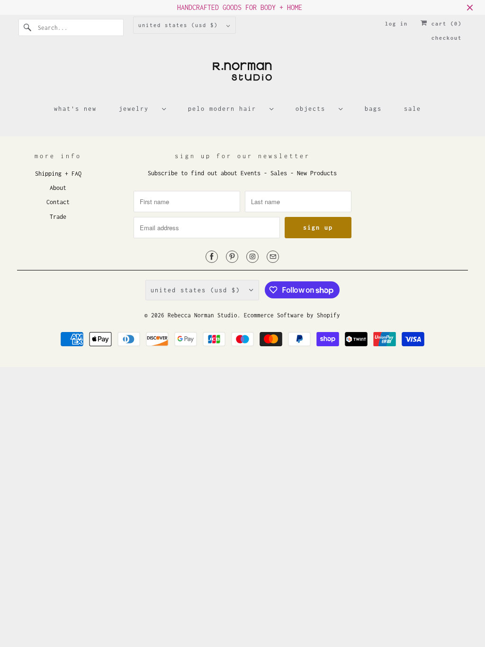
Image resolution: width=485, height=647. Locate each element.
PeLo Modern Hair (226, 108)
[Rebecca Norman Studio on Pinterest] (232, 257)
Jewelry (138, 108)
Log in (396, 24)
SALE (412, 108)
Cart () (445, 24)
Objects (315, 108)
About (58, 187)
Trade (58, 216)
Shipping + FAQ (58, 173)
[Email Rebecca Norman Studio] (273, 257)
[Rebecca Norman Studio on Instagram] (252, 257)
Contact (58, 202)
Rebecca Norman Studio (202, 315)
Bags (373, 108)
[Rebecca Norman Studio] (242, 75)
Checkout (446, 38)
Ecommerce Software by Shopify (292, 315)
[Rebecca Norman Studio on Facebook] (212, 257)
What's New (75, 108)
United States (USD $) (180, 25)
